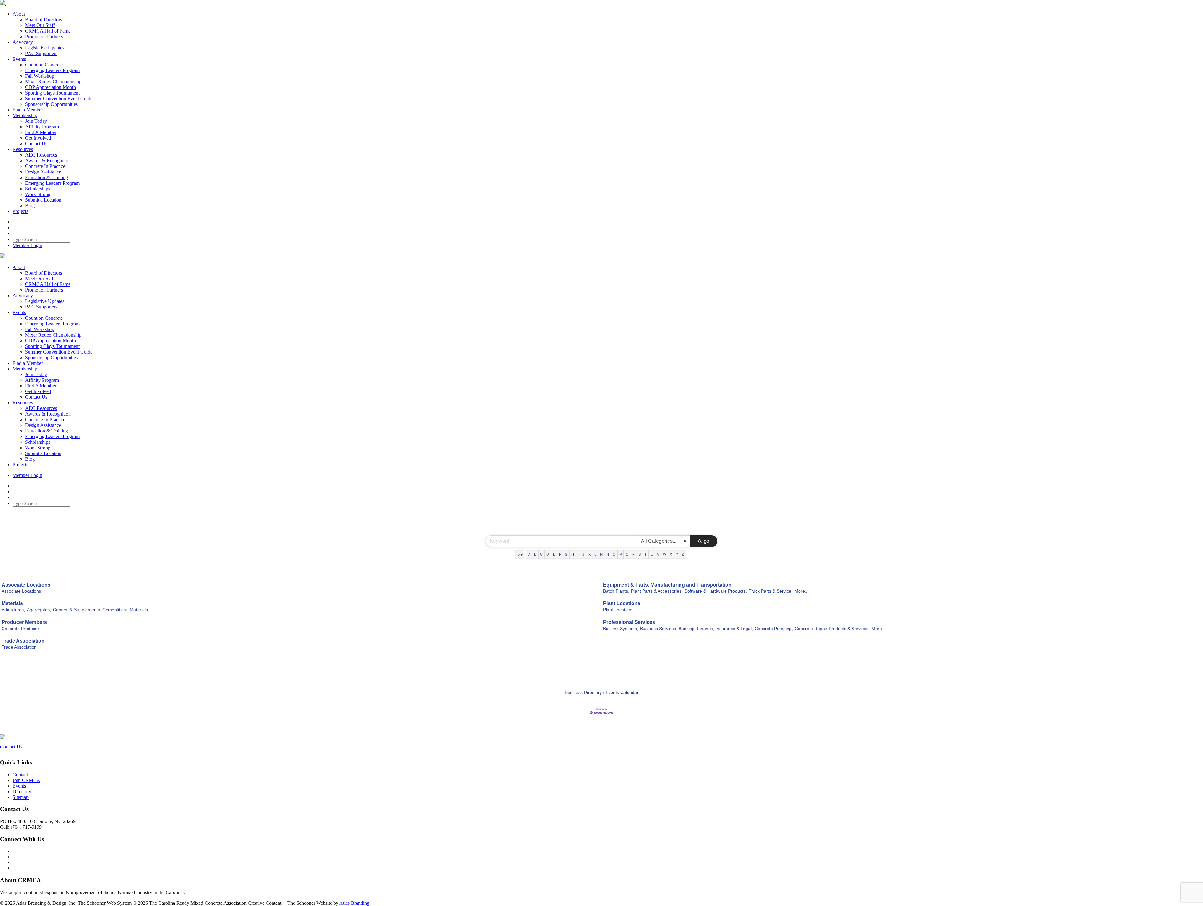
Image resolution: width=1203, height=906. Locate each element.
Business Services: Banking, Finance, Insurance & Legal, (696, 628)
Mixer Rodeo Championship (53, 81)
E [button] (554, 554)
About (19, 14)
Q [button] (627, 554)
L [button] (595, 554)
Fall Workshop (39, 76)
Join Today (36, 121)
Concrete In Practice (45, 166)
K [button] (589, 554)
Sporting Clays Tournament (52, 93)
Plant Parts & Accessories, (657, 591)
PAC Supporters (41, 53)
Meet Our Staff (40, 25)
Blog (30, 205)
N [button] (608, 554)
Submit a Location (43, 200)
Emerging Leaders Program (52, 70)
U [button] (652, 554)
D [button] (547, 554)
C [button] (541, 554)
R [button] (633, 554)
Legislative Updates (44, 47)
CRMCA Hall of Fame (47, 31)
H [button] (572, 554)
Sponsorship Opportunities (51, 104)
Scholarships (37, 188)
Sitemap (21, 797)
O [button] (614, 554)
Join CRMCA (26, 780)
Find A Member (40, 132)
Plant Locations (621, 603)
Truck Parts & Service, (771, 591)
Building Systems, (620, 628)
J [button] (583, 554)
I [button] (578, 554)
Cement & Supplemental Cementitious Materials (100, 610)
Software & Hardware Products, (716, 591)
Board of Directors (43, 19)
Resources (23, 149)
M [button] (601, 554)
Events (19, 59)
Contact (20, 774)
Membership (25, 115)
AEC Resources (41, 155)
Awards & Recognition (48, 160)
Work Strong (37, 194)
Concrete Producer (20, 628)
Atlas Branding (354, 903)
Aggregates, (39, 610)
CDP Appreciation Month (50, 87)
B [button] (535, 554)
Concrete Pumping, (774, 628)
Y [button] (677, 554)
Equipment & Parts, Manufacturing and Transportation (667, 585)
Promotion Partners (44, 36)
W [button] (664, 554)
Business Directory (583, 692)
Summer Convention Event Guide (58, 98)
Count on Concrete (44, 64)
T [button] (645, 554)
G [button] (566, 554)
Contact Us (36, 143)
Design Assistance (43, 171)
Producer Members (24, 622)
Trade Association (23, 641)
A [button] (529, 554)
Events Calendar (622, 692)
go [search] (706, 541)
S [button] (639, 554)
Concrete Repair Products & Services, (832, 628)
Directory (22, 791)
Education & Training (46, 177)
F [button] (560, 554)
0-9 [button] (520, 554)
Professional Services (629, 622)
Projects (20, 211)
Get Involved (38, 138)
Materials (12, 603)
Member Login (27, 245)
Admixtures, (13, 610)
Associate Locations (26, 585)
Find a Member (28, 109)
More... (801, 591)
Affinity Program (42, 126)
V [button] (658, 554)
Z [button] (683, 554)
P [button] (621, 554)
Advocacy (23, 42)
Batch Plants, (616, 591)
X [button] (671, 554)
